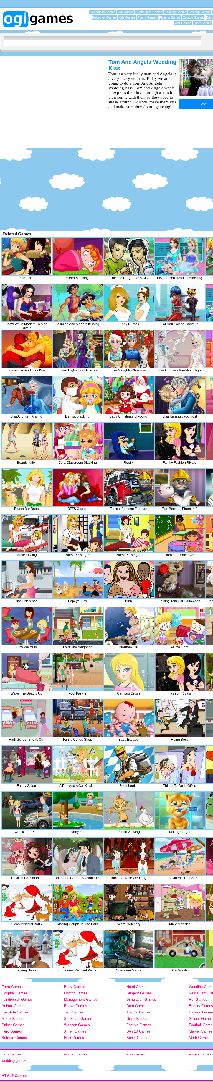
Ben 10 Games (138, 1031)
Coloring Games (200, 12)
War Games (183, 23)
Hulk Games (74, 1038)
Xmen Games (75, 1031)
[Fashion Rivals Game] (180, 672)
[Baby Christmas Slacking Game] (128, 395)
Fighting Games (170, 17)
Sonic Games (137, 1038)
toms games (12, 1054)
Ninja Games (136, 1018)
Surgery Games (139, 993)
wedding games (14, 1061)
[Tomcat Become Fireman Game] (128, 487)
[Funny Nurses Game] (128, 303)
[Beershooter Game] (128, 764)
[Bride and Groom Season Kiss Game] (77, 856)
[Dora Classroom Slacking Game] (77, 441)
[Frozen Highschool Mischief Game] (77, 349)
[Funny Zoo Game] (77, 810)
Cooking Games (175, 12)
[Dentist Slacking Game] (77, 395)
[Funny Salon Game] (26, 764)
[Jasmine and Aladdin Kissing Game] (77, 303)
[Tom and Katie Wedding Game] (128, 856)
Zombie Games (138, 1025)
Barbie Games (75, 1006)
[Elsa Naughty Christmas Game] (128, 349)
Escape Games (193, 17)
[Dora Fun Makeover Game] (180, 533)
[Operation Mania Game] (128, 949)
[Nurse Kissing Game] (26, 533)
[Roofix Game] (128, 441)
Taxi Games (73, 1012)
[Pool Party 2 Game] (77, 672)
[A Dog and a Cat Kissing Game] (77, 764)
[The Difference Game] (26, 579)
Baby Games (74, 987)
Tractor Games (138, 1012)
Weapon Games (77, 1025)
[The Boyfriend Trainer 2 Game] (180, 856)
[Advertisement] (47, 97)
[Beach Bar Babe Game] (26, 487)
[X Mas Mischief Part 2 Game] (26, 903)
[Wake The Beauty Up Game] (26, 672)
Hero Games (12, 1031)
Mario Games (12, 1018)
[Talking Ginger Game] (180, 810)
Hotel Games (137, 987)
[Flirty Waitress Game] (26, 626)
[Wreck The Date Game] (26, 810)
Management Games (81, 999)
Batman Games (14, 1038)
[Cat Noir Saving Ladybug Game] (180, 303)
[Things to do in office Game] (180, 764)
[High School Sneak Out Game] (26, 718)
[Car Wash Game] (180, 949)
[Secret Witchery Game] (128, 903)
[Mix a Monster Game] (180, 903)
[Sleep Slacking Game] (77, 256)
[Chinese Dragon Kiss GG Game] (128, 256)
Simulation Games (141, 999)
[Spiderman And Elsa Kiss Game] (26, 349)
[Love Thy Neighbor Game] (77, 626)
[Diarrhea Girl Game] (128, 626)
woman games (75, 1054)
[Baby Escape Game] (128, 718)
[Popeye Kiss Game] (77, 579)
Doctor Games (75, 993)
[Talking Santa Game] (26, 949)
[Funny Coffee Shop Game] (77, 718)
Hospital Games (14, 993)
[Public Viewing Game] (128, 810)
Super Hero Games (149, 12)
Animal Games (14, 1006)
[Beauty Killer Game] (26, 441)
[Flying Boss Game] (180, 718)
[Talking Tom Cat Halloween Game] (180, 579)
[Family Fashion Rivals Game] (180, 441)
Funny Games (147, 17)
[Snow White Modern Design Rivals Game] (26, 303)
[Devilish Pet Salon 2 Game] (26, 856)
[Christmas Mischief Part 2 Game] (77, 949)
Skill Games (126, 12)
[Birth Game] (128, 579)
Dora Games (136, 1006)
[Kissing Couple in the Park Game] (77, 903)
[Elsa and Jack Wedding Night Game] (180, 349)
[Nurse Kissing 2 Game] (77, 533)
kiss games (135, 1054)
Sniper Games (13, 1025)
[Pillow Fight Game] (180, 626)
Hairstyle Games (15, 1012)
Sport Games (202, 23)
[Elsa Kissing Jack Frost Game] (180, 395)
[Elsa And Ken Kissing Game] (26, 395)
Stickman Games (78, 1018)
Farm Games (12, 987)
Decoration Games (102, 12)
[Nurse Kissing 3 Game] (128, 533)
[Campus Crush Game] (128, 672)
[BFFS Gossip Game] (77, 487)
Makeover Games (104, 17)
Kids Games (127, 17)
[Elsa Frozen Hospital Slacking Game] (180, 256)
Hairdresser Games (17, 999)
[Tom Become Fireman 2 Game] (180, 487)
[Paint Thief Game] (26, 256)
